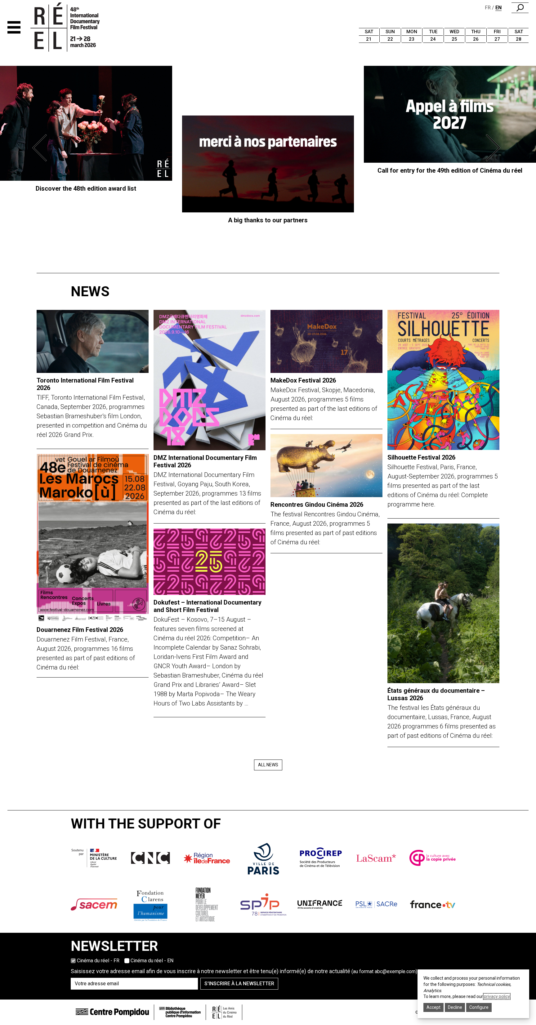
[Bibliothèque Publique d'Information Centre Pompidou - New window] (180, 1012)
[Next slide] (494, 148)
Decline (455, 1007)
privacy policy (497, 996)
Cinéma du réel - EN (152, 961)
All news (268, 764)
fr (488, 8)
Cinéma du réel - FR (98, 961)
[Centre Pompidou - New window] (112, 1012)
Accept (433, 1007)
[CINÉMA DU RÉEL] (75, 27)
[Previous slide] (41, 148)
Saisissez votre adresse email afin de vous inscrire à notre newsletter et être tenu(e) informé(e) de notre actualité (244, 971)
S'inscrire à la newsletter (239, 983)
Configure (479, 1007)
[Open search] (520, 7)
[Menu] (13, 27)
